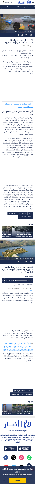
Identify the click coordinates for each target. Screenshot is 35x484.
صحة (11, 6)
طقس (30, 47)
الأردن (17, 6)
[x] (13, 457)
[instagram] (21, 457)
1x (9, 280)
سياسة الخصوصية (8, 474)
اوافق (17, 480)
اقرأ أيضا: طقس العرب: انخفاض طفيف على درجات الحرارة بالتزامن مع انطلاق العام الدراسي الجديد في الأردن (18, 346)
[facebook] (5, 457)
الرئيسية (32, 6)
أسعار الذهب (24, 6)
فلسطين (5, 6)
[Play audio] (4, 280)
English (6, 2)
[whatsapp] (29, 457)
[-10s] (28, 280)
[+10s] (31, 280)
